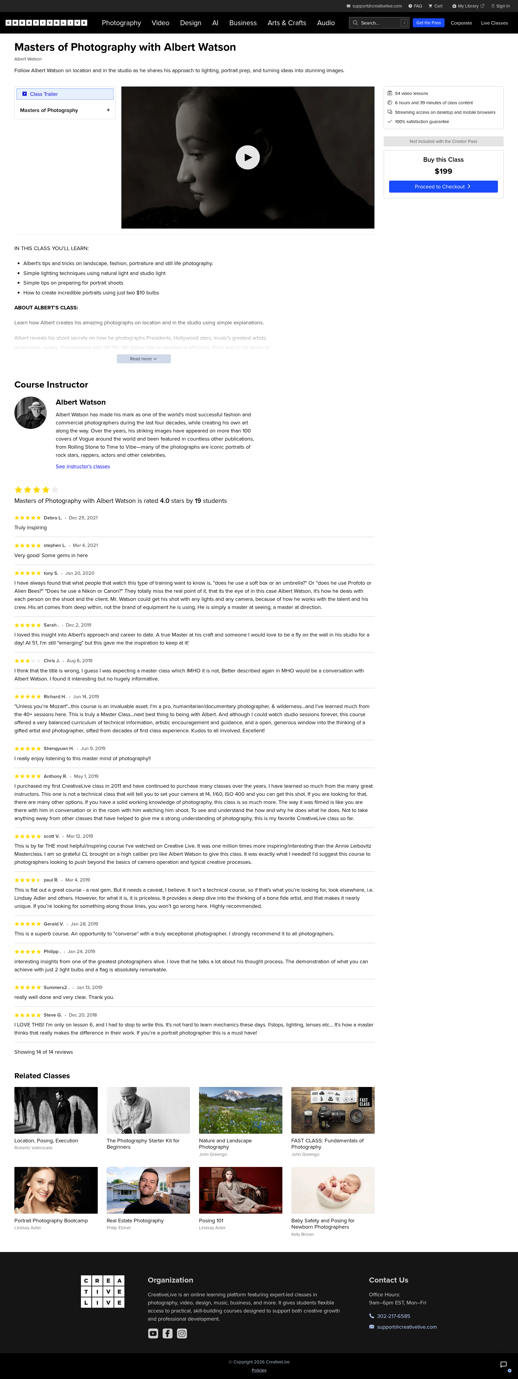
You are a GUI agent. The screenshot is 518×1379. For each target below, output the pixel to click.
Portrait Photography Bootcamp (51, 1220)
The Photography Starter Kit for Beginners (143, 1144)
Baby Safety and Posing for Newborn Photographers (323, 1224)
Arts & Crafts (287, 23)
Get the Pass (428, 22)
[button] (503, 1364)
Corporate (461, 22)
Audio (326, 23)
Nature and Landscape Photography (225, 1144)
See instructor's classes (83, 466)
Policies (259, 1370)
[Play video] (247, 158)
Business (243, 23)
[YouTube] (153, 1333)
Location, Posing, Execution (46, 1140)
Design (190, 23)
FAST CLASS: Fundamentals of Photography (327, 1144)
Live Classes (494, 22)
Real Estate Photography (135, 1220)
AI (215, 23)
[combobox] (379, 22)
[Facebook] (167, 1333)
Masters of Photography (49, 110)
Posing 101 (211, 1220)
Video (160, 23)
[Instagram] (182, 1333)
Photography (121, 23)
